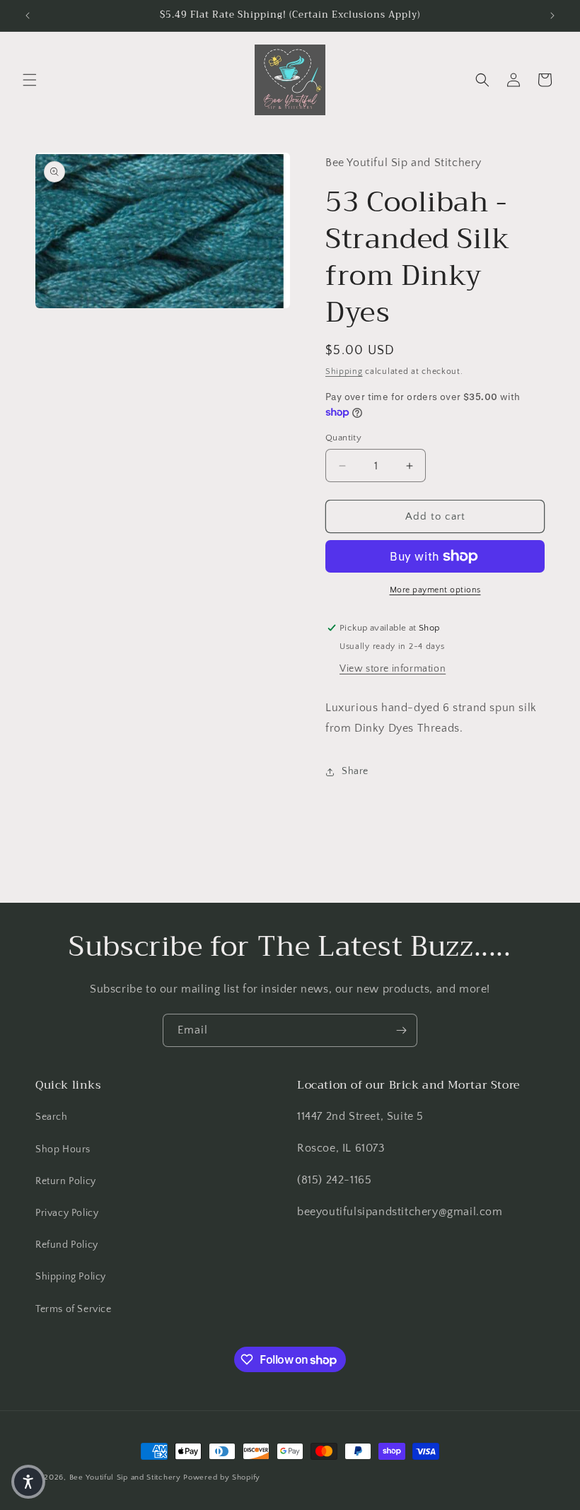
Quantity (343, 438)
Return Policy (65, 1181)
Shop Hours (63, 1149)
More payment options (435, 590)
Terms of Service (73, 1309)
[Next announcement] (552, 15)
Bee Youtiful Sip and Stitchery (125, 1477)
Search (51, 1117)
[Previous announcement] (27, 15)
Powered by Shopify (221, 1477)
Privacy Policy (66, 1213)
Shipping (344, 371)
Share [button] (355, 771)
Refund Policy (66, 1245)
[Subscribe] (401, 1030)
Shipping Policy (70, 1276)
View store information (393, 668)
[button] (29, 79)
